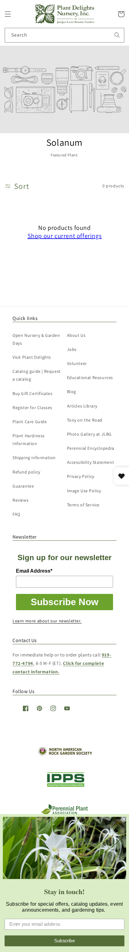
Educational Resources (90, 377)
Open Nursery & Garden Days (36, 339)
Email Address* (34, 571)
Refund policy (26, 472)
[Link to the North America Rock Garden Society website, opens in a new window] (64, 754)
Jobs (72, 349)
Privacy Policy (80, 476)
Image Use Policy (84, 491)
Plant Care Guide (30, 421)
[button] (8, 14)
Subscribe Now (64, 602)
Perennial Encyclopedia (90, 448)
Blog (71, 391)
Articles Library (82, 406)
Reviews (20, 500)
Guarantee (23, 486)
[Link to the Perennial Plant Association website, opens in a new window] (64, 813)
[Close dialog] (123, 819)
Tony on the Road (85, 420)
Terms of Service (83, 505)
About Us (76, 335)
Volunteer (77, 363)
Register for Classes (32, 407)
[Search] (117, 35)
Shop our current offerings (65, 236)
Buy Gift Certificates (33, 393)
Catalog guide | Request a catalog (37, 375)
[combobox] (64, 35)
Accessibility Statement (90, 462)
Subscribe (64, 940)
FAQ (16, 514)
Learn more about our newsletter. (47, 621)
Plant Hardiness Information (29, 439)
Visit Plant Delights (32, 357)
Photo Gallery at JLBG (89, 434)
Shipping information (34, 457)
